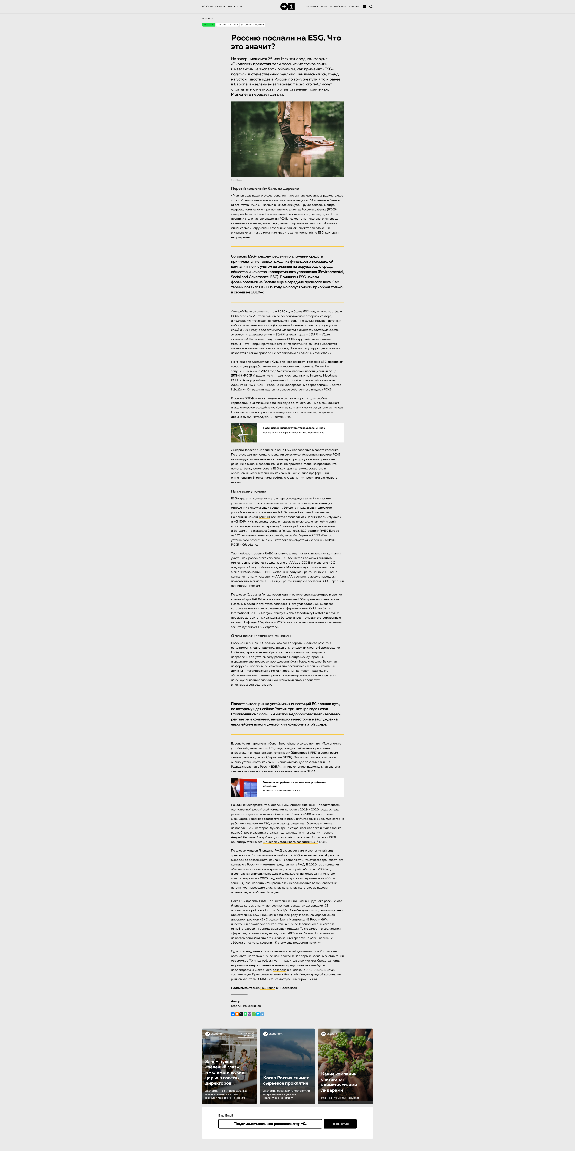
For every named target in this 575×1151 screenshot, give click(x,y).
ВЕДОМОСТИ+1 (338, 6)
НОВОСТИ (207, 6)
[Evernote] (245, 1014)
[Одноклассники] (237, 1014)
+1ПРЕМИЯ (312, 6)
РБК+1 (324, 6)
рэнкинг (264, 516)
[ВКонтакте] (233, 1014)
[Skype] (258, 1014)
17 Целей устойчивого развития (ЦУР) (290, 841)
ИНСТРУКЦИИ (235, 6)
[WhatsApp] (254, 1014)
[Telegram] (262, 1014)
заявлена (279, 969)
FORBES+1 (354, 6)
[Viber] (249, 1014)
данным (284, 325)
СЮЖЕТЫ (220, 6)
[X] (241, 1014)
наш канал (267, 987)
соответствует (241, 974)
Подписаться (340, 1124)
